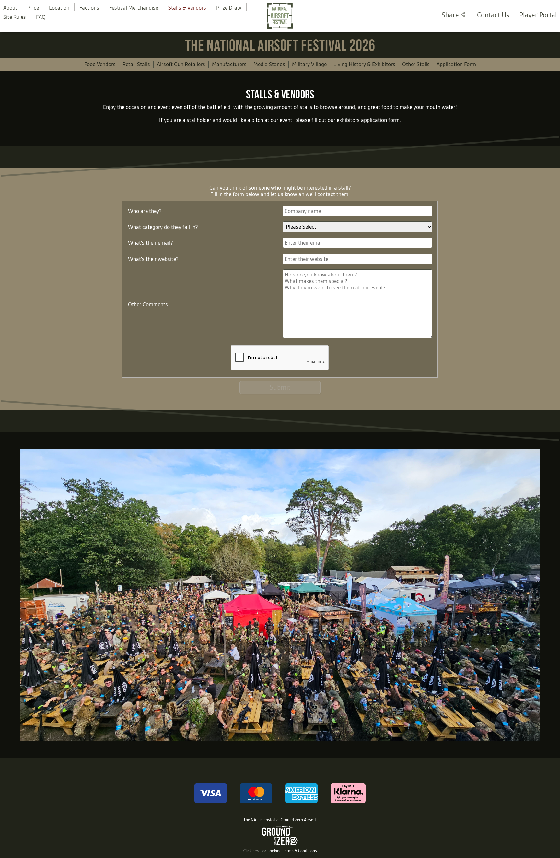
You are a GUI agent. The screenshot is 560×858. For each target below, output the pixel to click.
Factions (89, 8)
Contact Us (493, 15)
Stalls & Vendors (187, 8)
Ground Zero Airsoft (298, 819)
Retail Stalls (136, 64)
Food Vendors (100, 64)
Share (451, 15)
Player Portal (538, 15)
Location (59, 8)
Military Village (309, 64)
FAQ (41, 17)
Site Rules (14, 17)
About (10, 8)
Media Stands (269, 64)
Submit (280, 387)
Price (33, 8)
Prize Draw (228, 8)
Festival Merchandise (133, 8)
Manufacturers (229, 64)
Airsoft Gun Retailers (181, 64)
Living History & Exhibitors (364, 64)
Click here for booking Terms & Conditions (280, 850)
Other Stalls (416, 64)
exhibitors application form (368, 120)
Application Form (456, 64)
